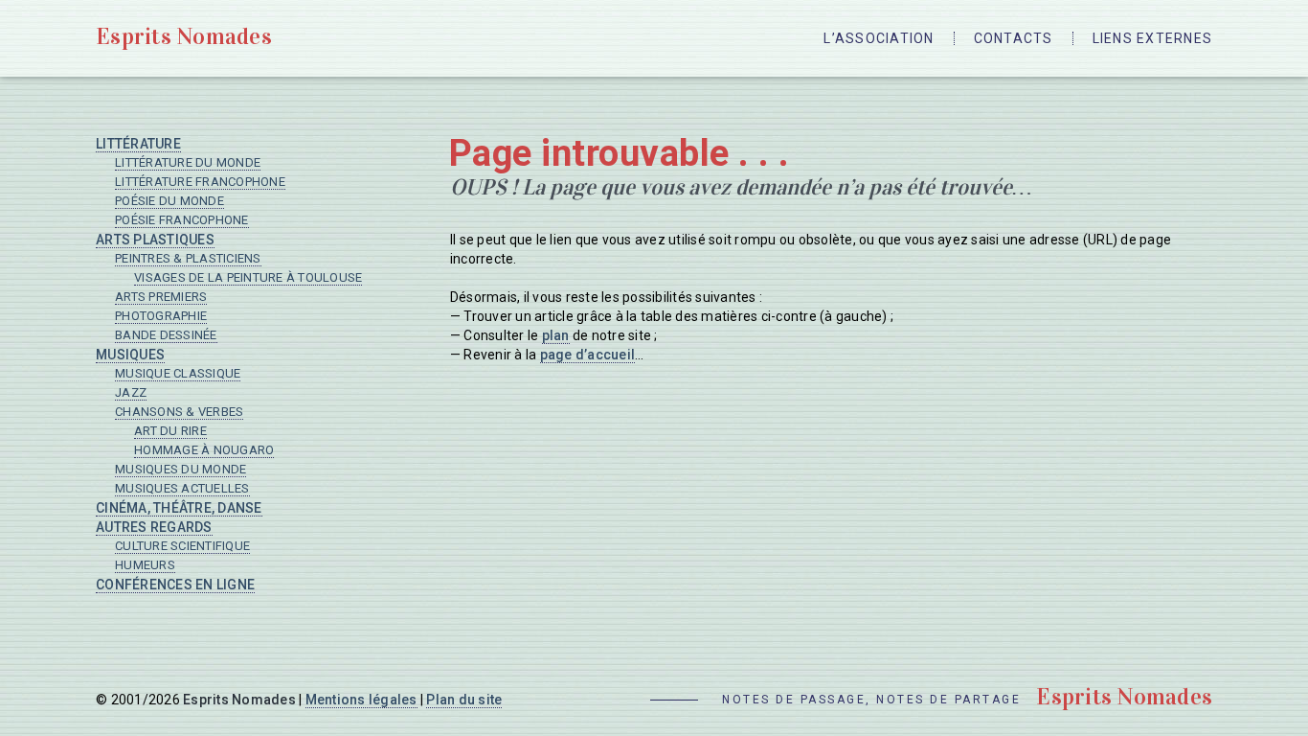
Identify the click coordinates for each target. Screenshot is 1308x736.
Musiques (130, 354)
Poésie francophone (182, 220)
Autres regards (154, 527)
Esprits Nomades (184, 36)
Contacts (1013, 38)
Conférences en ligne (175, 584)
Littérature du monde (187, 162)
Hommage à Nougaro (204, 450)
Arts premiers (161, 296)
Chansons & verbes (179, 411)
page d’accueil (588, 354)
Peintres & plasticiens (188, 258)
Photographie (161, 316)
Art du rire (170, 431)
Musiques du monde (180, 469)
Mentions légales (361, 699)
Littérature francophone (200, 181)
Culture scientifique (182, 546)
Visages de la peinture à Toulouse (248, 277)
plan (556, 335)
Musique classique (177, 373)
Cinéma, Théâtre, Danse (179, 508)
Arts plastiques (155, 239)
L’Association (878, 38)
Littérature (138, 143)
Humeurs (145, 565)
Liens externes (1153, 38)
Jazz (131, 392)
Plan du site (464, 699)
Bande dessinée (166, 335)
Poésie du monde (169, 201)
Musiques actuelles (182, 488)
